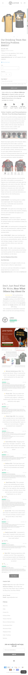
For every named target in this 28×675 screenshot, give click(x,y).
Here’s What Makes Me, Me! (7, 344)
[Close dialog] (26, 328)
